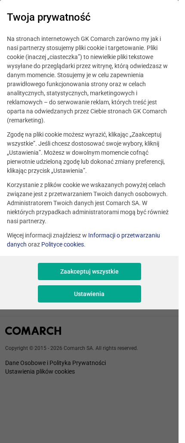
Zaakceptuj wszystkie (89, 271)
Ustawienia (89, 293)
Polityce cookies (62, 244)
